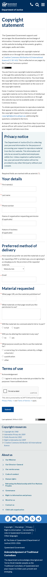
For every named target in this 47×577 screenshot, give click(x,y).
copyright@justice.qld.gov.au (14, 116)
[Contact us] (31, 5)
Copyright (8, 527)
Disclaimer (19, 527)
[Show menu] (43, 5)
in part (16, 327)
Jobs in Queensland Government (17, 533)
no (5, 337)
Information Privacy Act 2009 (14, 434)
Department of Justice (12, 10)
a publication (9, 356)
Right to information (12, 530)
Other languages (11, 536)
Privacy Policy (8, 401)
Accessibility (28, 530)
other (6, 360)
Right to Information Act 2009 (15, 440)
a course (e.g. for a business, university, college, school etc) (23, 351)
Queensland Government (14, 547)
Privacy (29, 527)
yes (13, 337)
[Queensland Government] (9, 4)
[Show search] (37, 5)
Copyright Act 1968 (11, 432)
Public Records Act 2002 (13, 437)
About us (7, 455)
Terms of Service (25, 401)
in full (6, 327)
